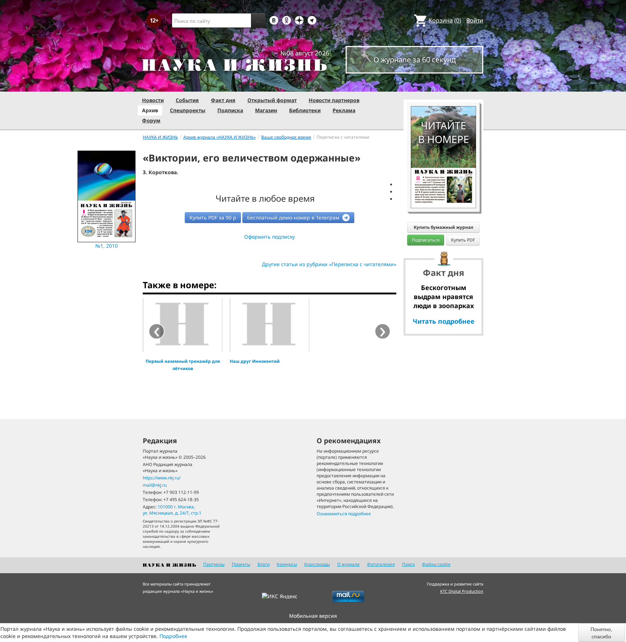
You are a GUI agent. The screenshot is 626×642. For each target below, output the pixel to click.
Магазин (266, 110)
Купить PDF (463, 240)
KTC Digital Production (461, 591)
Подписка (230, 110)
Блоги (264, 564)
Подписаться (425, 240)
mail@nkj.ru (155, 485)
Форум (151, 120)
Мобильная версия (313, 615)
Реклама (344, 110)
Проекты (241, 564)
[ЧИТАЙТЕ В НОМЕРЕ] (443, 85)
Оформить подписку (269, 236)
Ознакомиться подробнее (344, 514)
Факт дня (223, 100)
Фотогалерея (381, 564)
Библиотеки (305, 110)
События (187, 100)
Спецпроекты (187, 110)
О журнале (348, 564)
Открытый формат (272, 100)
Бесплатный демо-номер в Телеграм (294, 217)
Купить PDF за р (212, 217)
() (445, 20)
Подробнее (173, 636)
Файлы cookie (436, 564)
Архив (150, 110)
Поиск (408, 564)
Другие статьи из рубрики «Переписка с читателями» (329, 264)
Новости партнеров (334, 100)
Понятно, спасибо (601, 632)
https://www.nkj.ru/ (161, 478)
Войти (474, 20)
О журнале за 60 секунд (414, 59)
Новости (153, 100)
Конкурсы (287, 564)
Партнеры (214, 564)
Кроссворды (317, 564)
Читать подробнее (444, 321)
